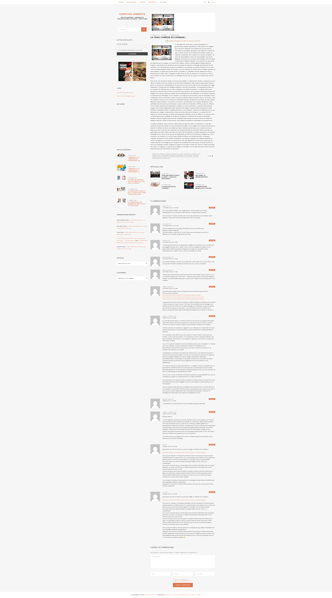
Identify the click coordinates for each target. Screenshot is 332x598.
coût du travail (188, 155)
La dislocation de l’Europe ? (169, 187)
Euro (159, 156)
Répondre (212, 207)
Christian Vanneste (132, 14)
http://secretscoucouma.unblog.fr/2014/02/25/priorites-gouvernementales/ (183, 299)
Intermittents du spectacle (183, 156)
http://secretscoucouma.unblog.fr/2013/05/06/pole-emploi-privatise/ (182, 295)
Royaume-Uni (166, 158)
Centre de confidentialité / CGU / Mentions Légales (186, 594)
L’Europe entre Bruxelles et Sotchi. (203, 187)
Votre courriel (122, 44)
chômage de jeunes (177, 154)
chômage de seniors (190, 154)
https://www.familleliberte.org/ (126, 96)
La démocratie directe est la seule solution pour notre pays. (137, 192)
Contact (142, 2)
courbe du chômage (176, 155)
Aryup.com (168, 594)
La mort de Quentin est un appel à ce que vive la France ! (136, 181)
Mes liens (163, 2)
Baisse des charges (158, 154)
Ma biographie (131, 2)
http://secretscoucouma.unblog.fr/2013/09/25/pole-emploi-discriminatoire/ (183, 297)
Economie (164, 35)
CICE (198, 154)
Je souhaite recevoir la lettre (130, 50)
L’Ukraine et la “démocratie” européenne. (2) (134, 158)
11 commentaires (174, 35)
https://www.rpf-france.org (125, 92)
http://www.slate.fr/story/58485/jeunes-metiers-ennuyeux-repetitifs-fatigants (184, 452)
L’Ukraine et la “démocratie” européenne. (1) (134, 170)
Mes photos (152, 2)
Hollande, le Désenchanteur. (201, 176)
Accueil (121, 2)
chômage (168, 154)
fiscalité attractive (168, 156)
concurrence (165, 155)
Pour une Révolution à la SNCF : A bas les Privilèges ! (170, 176)
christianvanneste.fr (149, 594)
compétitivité (156, 155)
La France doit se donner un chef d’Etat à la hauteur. (137, 203)
